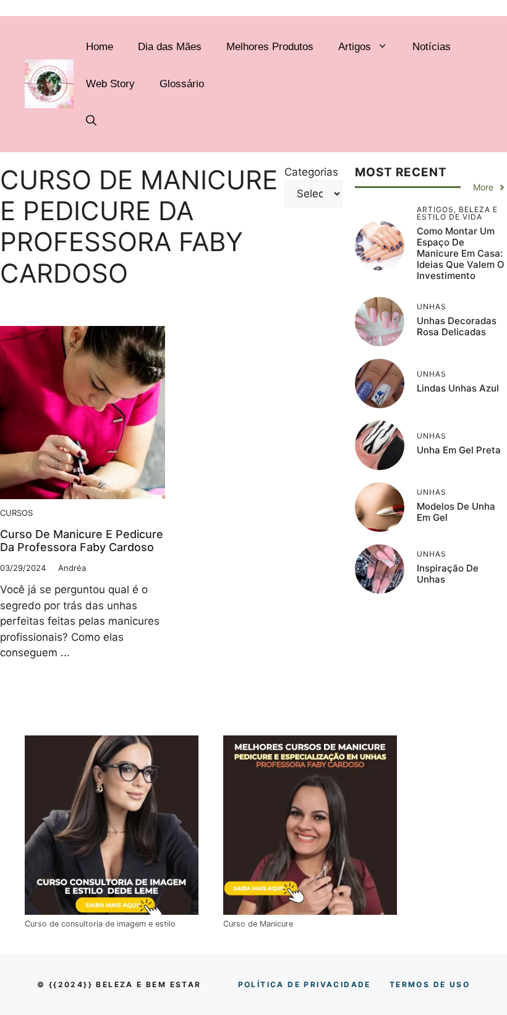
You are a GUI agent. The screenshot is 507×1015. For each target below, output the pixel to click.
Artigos (354, 47)
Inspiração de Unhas (448, 573)
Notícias (431, 47)
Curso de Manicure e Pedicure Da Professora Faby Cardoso (81, 541)
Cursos (16, 513)
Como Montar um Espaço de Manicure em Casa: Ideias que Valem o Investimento (461, 253)
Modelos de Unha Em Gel (456, 511)
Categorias (311, 172)
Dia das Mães (170, 47)
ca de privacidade (304, 984)
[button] (91, 121)
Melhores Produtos (269, 47)
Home (99, 47)
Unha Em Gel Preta (459, 450)
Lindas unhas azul (458, 388)
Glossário (182, 84)
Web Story (110, 84)
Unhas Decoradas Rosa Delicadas (456, 326)
